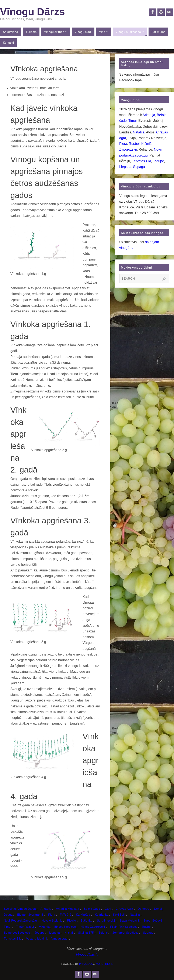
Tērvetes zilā (141, 161)
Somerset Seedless (17, 932)
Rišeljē (71, 920)
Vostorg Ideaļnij (36, 938)
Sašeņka (86, 920)
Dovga (8, 914)
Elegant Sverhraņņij (30, 914)
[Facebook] (152, 12)
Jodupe (158, 161)
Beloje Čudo (92, 908)
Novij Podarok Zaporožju (20, 920)
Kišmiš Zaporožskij (92, 926)
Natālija (139, 132)
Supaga (139, 167)
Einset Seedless (65, 926)
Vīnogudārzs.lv (87, 954)
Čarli (108, 908)
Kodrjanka (101, 914)
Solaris (103, 932)
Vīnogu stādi (59, 938)
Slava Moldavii (129, 920)
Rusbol (134, 144)
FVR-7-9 (65, 914)
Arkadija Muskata (67, 908)
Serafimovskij (106, 920)
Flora (123, 144)
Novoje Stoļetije (52, 920)
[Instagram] (161, 12)
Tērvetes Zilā (12, 938)
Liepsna (125, 167)
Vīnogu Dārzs (32, 11)
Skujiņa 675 (86, 932)
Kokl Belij (119, 914)
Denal (158, 908)
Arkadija (46, 908)
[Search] (164, 279)
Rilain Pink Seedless (123, 926)
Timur (132, 120)
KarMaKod (83, 914)
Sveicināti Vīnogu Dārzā (20, 908)
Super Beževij (152, 920)
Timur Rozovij (25, 926)
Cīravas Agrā (124, 908)
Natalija (135, 914)
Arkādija (149, 115)
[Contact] (169, 12)
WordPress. (104, 963)
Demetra (143, 908)
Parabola (86, 963)
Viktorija (44, 926)
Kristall (69, 932)
